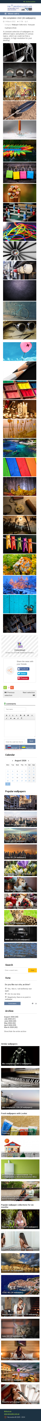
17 (8, 777)
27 (22, 781)
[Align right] (28, 715)
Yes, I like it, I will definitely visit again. (18, 990)
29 (29, 781)
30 (33, 781)
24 (8, 781)
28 (26, 781)
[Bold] (6, 715)
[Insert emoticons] (32, 715)
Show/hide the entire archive (15, 1031)
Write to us (7, 1411)
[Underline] (13, 715)
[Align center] (24, 715)
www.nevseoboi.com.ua (11, 1414)
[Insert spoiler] (22, 718)
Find (32, 970)
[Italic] (9, 715)
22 (29, 777)
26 (17, 781)
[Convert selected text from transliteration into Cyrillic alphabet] (18, 718)
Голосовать (12, 1003)
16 (33, 774)
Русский (14, 748)
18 (12, 777)
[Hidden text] (11, 718)
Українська (29, 748)
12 (17, 774)
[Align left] (21, 715)
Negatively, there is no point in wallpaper (18, 998)
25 (12, 781)
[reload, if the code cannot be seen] (13, 750)
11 (12, 774)
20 (22, 777)
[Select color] (7, 718)
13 (22, 774)
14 (26, 774)
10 (8, 774)
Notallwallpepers (20, 7)
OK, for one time (14, 994)
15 (29, 774)
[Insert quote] (14, 718)
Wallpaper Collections (19, 25)
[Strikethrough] (16, 715)
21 (26, 777)
